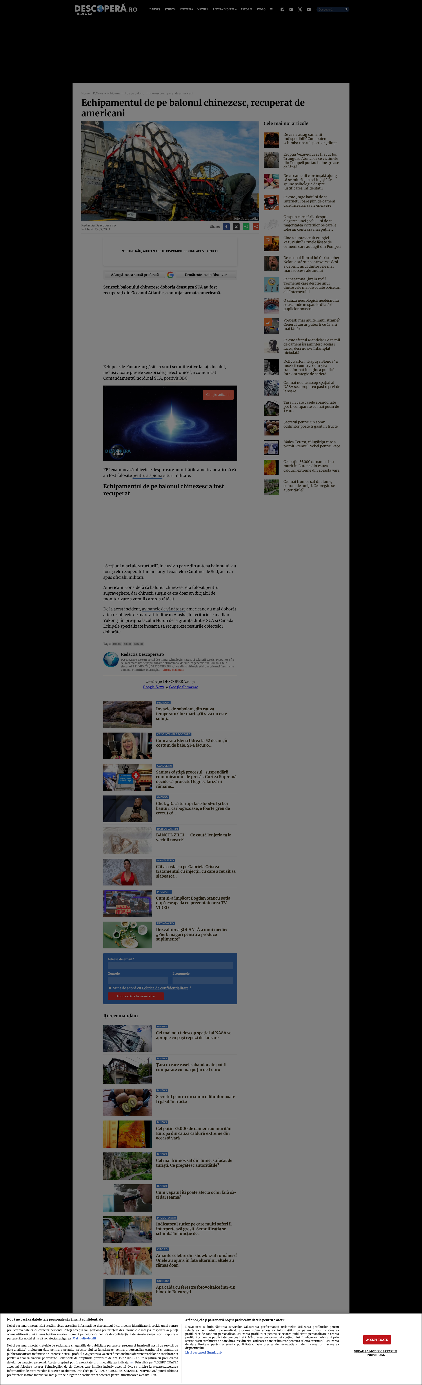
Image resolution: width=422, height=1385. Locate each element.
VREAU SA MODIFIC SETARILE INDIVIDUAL (375, 1353)
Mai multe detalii (84, 1338)
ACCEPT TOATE (377, 1339)
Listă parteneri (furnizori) (203, 1352)
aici (131, 1362)
